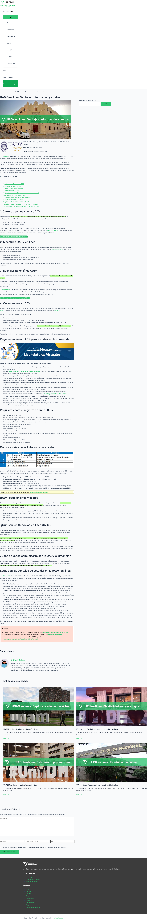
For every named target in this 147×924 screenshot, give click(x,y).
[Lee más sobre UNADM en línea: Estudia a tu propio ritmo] (38, 781)
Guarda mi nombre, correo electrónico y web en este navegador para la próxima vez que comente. (35, 847)
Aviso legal (29, 877)
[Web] (62, 841)
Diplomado (29, 900)
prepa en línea (6, 290)
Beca (27, 889)
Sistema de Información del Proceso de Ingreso (24, 371)
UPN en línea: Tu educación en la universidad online (97, 785)
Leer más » (6, 738)
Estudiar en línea (5, 576)
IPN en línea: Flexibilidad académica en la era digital (97, 729)
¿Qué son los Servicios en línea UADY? (17, 202)
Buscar (106, 104)
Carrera (28, 891)
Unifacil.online (7, 5)
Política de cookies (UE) (33, 881)
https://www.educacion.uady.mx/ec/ (55, 632)
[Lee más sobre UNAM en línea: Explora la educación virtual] (38, 725)
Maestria (28, 894)
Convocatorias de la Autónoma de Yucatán (18, 197)
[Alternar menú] (10, 17)
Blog (27, 905)
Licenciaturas (30, 902)
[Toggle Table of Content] (1, 180)
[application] (12, 11)
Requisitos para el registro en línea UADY (17, 195)
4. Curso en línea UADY (12, 190)
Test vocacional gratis (33, 907)
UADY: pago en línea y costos (14, 199)
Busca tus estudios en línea (87, 100)
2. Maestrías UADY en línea (13, 186)
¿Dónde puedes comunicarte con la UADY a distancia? (22, 204)
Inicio (1, 92)
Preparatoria (30, 898)
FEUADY (57, 311)
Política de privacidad (33, 879)
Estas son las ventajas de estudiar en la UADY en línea (22, 206)
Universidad (6, 156)
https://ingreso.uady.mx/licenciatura (55, 394)
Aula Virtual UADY (53, 230)
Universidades (9, 92)
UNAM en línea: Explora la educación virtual (21, 729)
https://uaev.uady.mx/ (55, 634)
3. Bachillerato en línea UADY (14, 188)
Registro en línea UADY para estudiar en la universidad (22, 193)
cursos (2, 311)
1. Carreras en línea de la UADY (14, 184)
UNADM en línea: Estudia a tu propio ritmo (20, 785)
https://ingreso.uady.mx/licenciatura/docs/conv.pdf (21, 639)
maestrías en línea (57, 249)
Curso (28, 896)
